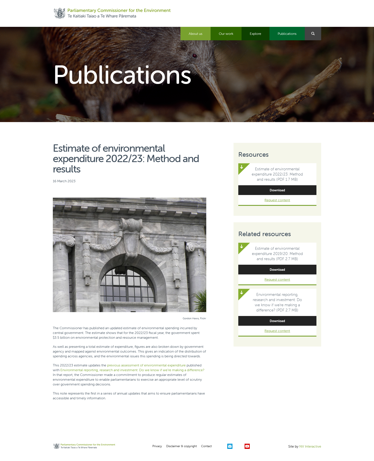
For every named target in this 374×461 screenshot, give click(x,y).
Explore (255, 33)
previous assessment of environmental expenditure (146, 365)
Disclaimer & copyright (181, 446)
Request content (277, 200)
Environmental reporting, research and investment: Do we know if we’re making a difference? (132, 370)
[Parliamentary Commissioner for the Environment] (112, 13)
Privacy (157, 446)
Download (277, 190)
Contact (206, 446)
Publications (287, 33)
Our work (226, 33)
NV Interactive (310, 446)
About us (195, 33)
